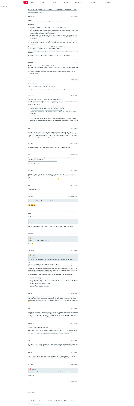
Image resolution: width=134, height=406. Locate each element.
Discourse (36, 404)
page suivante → (32, 392)
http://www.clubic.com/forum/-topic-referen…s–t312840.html (41, 86)
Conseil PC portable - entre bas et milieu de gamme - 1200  (52, 10)
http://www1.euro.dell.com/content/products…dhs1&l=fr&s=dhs (42, 161)
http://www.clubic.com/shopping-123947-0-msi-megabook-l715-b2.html (46, 111)
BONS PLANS (78, 2)
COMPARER (108, 2)
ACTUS (32, 2)
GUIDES (54, 2)
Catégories (35, 400)
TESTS (43, 2)
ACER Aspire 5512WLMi (35, 108)
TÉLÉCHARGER (93, 2)
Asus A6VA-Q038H (44, 65)
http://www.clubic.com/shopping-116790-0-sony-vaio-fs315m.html (46, 110)
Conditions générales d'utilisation (55, 400)
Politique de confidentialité (70, 400)
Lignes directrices (43, 400)
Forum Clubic (4, 6)
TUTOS (66, 2)
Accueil (30, 400)
